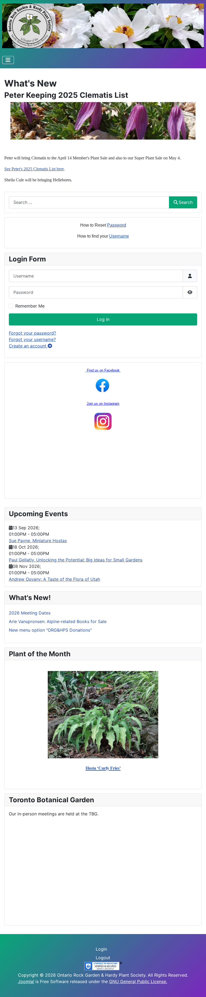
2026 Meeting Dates (29, 613)
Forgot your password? (32, 333)
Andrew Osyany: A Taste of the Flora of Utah (54, 579)
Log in (103, 319)
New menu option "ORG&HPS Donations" (50, 630)
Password (116, 225)
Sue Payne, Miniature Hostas (38, 540)
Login (101, 949)
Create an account (28, 345)
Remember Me (30, 306)
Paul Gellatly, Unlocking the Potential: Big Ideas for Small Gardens (75, 560)
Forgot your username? (32, 339)
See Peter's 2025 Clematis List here (34, 169)
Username (119, 236)
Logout (103, 957)
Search (186, 202)
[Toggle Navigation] (8, 60)
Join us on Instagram (103, 404)
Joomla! (26, 981)
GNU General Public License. (138, 981)
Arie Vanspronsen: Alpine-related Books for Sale (57, 621)
